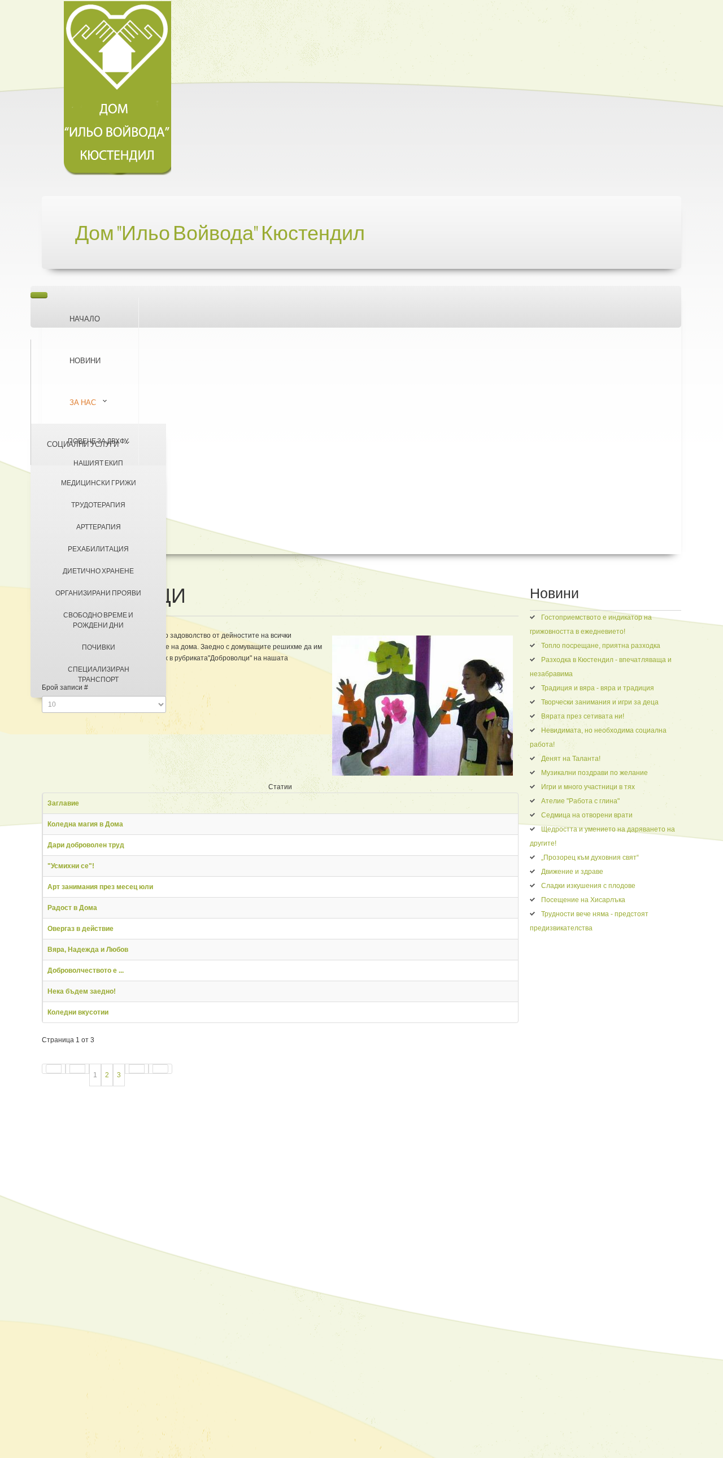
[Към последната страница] (160, 1069)
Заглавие (63, 803)
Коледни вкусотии (77, 1012)
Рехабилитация (98, 549)
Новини (85, 360)
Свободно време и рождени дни (98, 620)
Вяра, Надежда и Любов (87, 950)
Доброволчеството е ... (85, 970)
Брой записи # (65, 687)
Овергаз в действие (80, 929)
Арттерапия (98, 527)
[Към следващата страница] (137, 1069)
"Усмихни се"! (70, 866)
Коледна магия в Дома (85, 824)
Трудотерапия (98, 504)
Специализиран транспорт (98, 674)
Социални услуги (83, 444)
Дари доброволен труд (85, 845)
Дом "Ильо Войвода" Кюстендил (220, 233)
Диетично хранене (98, 571)
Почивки (98, 647)
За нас (82, 402)
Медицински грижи (98, 482)
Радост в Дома (72, 908)
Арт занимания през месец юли (100, 887)
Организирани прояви (98, 593)
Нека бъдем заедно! (81, 991)
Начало (84, 318)
